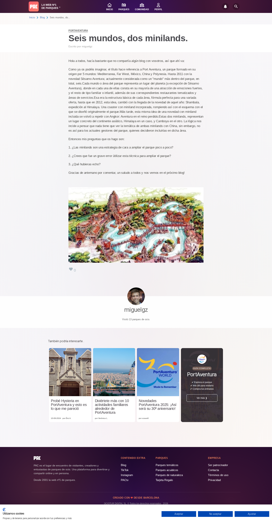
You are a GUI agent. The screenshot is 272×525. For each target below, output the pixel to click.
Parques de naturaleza (169, 475)
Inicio (32, 17)
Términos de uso (218, 475)
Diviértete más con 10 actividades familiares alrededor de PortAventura (112, 406)
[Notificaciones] (225, 6)
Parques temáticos (167, 465)
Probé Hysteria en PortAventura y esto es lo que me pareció (69, 405)
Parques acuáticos (167, 470)
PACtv (125, 480)
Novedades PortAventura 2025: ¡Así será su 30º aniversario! (158, 405)
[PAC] (34, 6)
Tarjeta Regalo (164, 480)
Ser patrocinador (218, 465)
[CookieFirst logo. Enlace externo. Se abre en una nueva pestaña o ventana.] (4, 509)
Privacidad (214, 480)
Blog (42, 17)
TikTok (125, 470)
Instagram (127, 475)
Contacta (213, 470)
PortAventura (78, 30)
